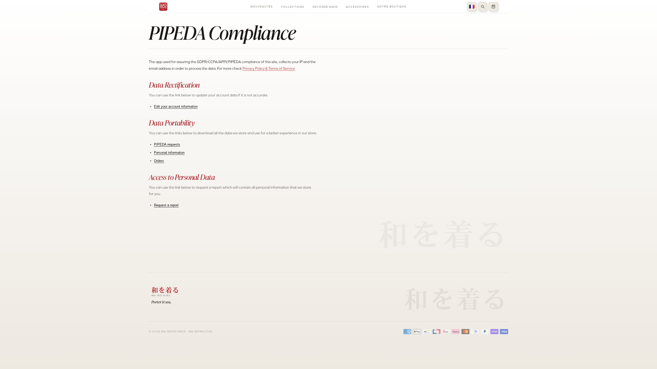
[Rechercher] (482, 6)
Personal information (169, 153)
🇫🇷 (472, 6)
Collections (292, 6)
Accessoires (357, 6)
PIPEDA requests (167, 144)
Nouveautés (261, 6)
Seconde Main (325, 6)
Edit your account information (176, 106)
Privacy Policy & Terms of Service (269, 68)
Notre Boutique (392, 6)
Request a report (166, 205)
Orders (159, 161)
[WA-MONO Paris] (163, 7)
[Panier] (493, 6)
